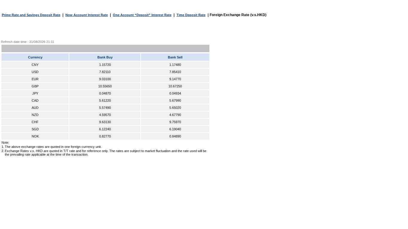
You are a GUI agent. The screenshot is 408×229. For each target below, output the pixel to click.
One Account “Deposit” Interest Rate (142, 15)
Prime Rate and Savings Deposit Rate (31, 15)
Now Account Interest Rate (86, 15)
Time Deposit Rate (191, 15)
